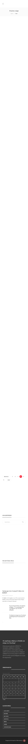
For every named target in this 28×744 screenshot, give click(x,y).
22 (20, 690)
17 (4, 690)
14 (17, 686)
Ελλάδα (6, 82)
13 (14, 686)
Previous (6, 476)
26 (10, 693)
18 (7, 690)
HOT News (6, 716)
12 (10, 686)
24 (4, 693)
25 (7, 693)
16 (23, 686)
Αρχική (12, 13)
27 (14, 693)
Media (5, 721)
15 (20, 686)
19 (10, 690)
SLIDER (5, 724)
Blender (6, 713)
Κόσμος (6, 226)
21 (17, 690)
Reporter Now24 (5, 595)
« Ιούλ (4, 699)
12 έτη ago (5, 147)
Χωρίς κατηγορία (7, 405)
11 (7, 686)
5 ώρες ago (11, 595)
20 (14, 690)
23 (23, 690)
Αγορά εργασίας (7, 727)
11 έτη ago (5, 50)
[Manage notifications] (24, 740)
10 (4, 686)
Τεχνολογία (6, 448)
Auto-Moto (6, 710)
